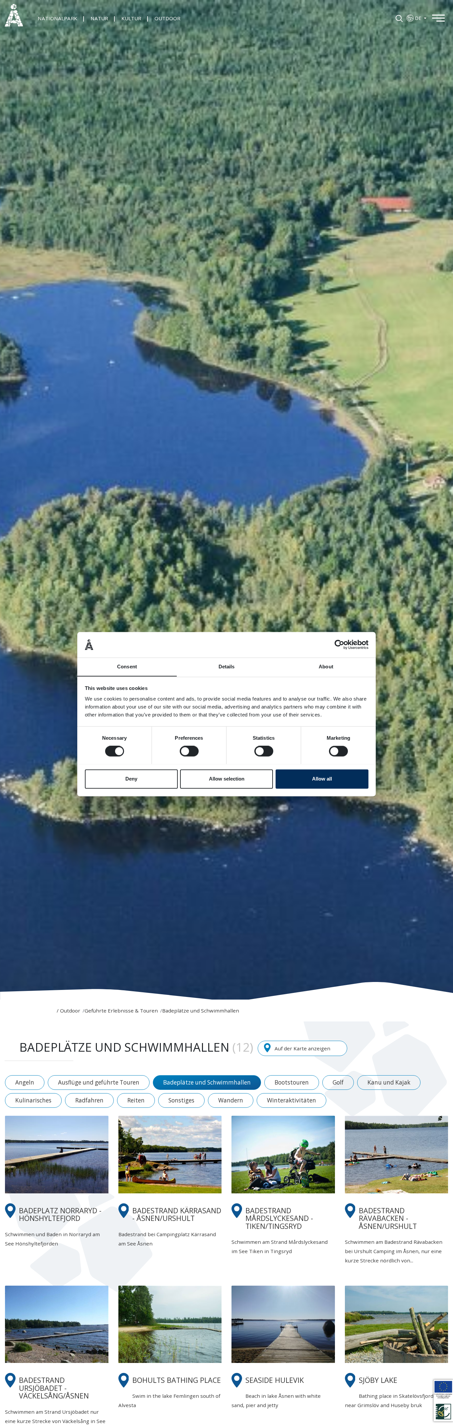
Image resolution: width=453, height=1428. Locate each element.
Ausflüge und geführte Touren (98, 1082)
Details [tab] (227, 666)
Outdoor (70, 1010)
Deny (131, 779)
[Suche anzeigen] (399, 18)
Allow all (322, 779)
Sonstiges (181, 1100)
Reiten (136, 1100)
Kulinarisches (33, 1100)
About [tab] (326, 666)
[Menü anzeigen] (442, 17)
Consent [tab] (127, 666)
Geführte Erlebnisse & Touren (121, 1010)
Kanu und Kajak (388, 1082)
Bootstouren (292, 1082)
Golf (338, 1082)
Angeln (24, 1082)
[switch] (189, 751)
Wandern (230, 1100)
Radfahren (89, 1100)
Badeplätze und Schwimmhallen (207, 1082)
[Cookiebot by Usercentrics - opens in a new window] (339, 644)
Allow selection (226, 779)
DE (419, 18)
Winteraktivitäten (291, 1100)
